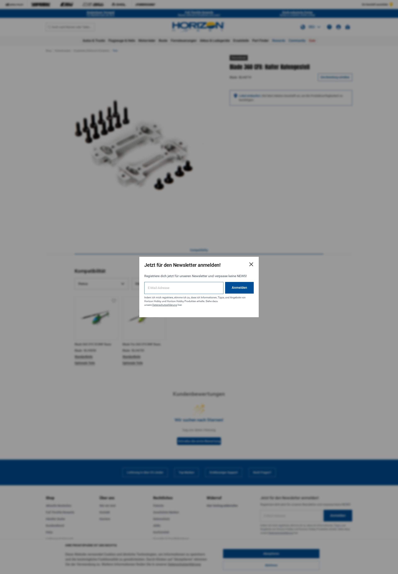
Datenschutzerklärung (164, 305)
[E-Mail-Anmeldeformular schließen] (251, 264)
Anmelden (239, 288)
